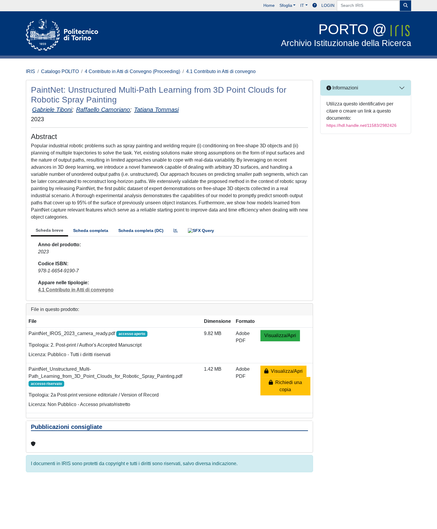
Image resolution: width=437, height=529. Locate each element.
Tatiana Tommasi (156, 109)
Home (269, 5)
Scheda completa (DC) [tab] (141, 230)
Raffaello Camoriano (103, 109)
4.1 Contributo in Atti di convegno (221, 71)
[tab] (176, 230)
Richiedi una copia (287, 386)
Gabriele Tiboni (52, 109)
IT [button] (302, 5)
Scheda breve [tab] (49, 230)
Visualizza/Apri (280, 335)
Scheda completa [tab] (90, 230)
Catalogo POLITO (60, 71)
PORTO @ (346, 34)
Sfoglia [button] (285, 5)
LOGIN (327, 5)
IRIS (30, 71)
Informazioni (344, 87)
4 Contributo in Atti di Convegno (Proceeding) (132, 71)
